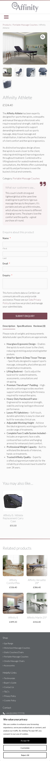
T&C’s (6, 691)
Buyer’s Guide (10, 682)
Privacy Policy (10, 696)
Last (5, 258)
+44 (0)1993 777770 (15, 713)
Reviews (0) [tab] (39, 326)
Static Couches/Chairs (14, 652)
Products (7, 25)
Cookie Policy (10, 700)
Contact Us (9, 687)
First (5, 248)
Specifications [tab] (24, 326)
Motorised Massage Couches (17, 648)
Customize (25, 748)
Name (7, 238)
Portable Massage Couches (25, 25)
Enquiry (7, 275)
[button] (42, 36)
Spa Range (8, 643)
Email (6, 263)
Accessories (9, 665)
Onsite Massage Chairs (14, 661)
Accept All (25, 740)
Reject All (25, 755)
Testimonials (9, 678)
